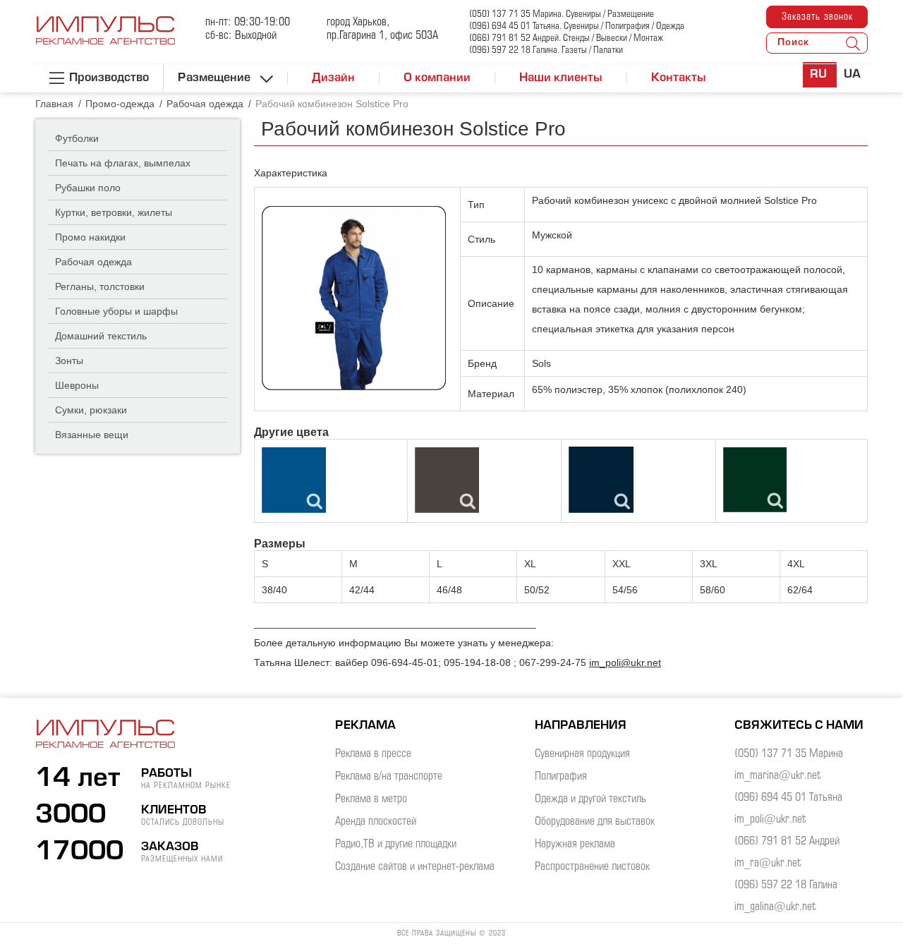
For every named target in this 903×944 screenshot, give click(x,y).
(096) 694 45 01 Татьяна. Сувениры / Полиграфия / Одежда (576, 26)
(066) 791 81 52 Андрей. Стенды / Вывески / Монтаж (566, 38)
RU (820, 74)
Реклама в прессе (373, 754)
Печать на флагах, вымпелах (122, 163)
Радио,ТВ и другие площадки (395, 844)
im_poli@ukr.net (625, 662)
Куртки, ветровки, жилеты (113, 212)
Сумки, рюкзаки (91, 410)
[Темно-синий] (601, 480)
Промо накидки (90, 237)
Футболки (77, 138)
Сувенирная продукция (582, 754)
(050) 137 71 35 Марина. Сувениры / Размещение (561, 14)
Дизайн (333, 78)
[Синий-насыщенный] (294, 480)
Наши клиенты (560, 78)
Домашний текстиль (101, 335)
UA (852, 74)
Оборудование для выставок (595, 821)
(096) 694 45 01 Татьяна (788, 797)
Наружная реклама (575, 844)
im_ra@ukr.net (767, 863)
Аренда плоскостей (375, 821)
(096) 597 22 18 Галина (785, 885)
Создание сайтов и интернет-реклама (415, 866)
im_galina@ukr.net (775, 907)
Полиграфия (561, 776)
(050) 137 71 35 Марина (788, 754)
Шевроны (77, 385)
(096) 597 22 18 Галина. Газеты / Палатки (546, 50)
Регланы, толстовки (100, 286)
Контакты (678, 78)
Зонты (69, 360)
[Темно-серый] (447, 480)
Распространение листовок (592, 866)
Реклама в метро (371, 799)
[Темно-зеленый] (755, 479)
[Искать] (853, 43)
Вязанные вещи (91, 434)
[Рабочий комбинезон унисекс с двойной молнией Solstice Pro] (354, 298)
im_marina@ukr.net (777, 775)
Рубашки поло (88, 187)
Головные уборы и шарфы (116, 311)
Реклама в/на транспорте (388, 776)
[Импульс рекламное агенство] (105, 38)
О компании (437, 78)
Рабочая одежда (93, 261)
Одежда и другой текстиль (590, 799)
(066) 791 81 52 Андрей (787, 841)
